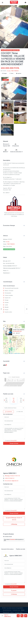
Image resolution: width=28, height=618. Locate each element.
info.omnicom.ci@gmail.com (11, 480)
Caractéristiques (7, 281)
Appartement (6, 612)
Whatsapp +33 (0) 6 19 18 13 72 (12, 475)
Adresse (5, 235)
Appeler (14, 518)
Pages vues (6, 373)
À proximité (6, 361)
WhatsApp (14, 524)
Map (4, 321)
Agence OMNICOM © (9, 473)
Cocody (8, 70)
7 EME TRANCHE (15, 70)
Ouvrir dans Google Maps (9, 249)
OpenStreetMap (17, 353)
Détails (5, 257)
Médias (22, 610)
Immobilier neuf (18, 612)
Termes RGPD (14, 440)
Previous (4, 400)
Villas (18, 50)
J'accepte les (11, 440)
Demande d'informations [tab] (7, 549)
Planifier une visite (8, 394)
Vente (3, 50)
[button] (14, 337)
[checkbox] (3, 440)
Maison (14, 50)
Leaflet (11, 353)
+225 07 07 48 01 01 (9, 478)
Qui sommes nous (7, 610)
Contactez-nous (16, 610)
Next (23, 400)
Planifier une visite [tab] (20, 549)
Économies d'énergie (9, 225)
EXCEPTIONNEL (9, 50)
